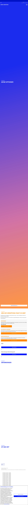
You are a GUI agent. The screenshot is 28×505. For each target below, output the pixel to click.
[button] (4, 466)
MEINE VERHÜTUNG (4, 4)
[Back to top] (26, 503)
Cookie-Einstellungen (20, 494)
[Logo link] (26, 4)
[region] (14, 495)
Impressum (2, 464)
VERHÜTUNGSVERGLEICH (14, 340)
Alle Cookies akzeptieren (20, 496)
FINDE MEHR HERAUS (6, 326)
